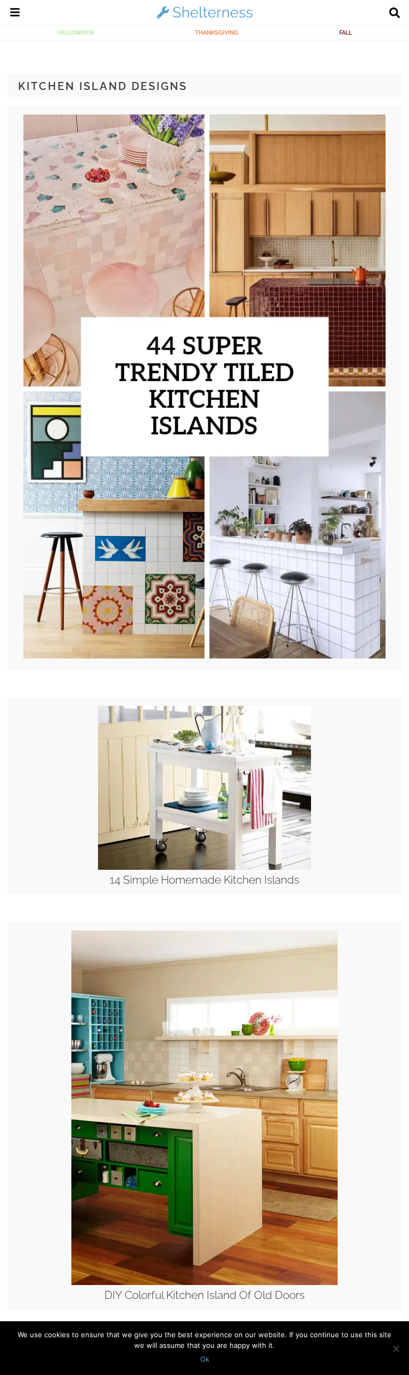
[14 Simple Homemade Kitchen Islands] (204, 867)
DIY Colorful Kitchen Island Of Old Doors (204, 1295)
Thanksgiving (216, 32)
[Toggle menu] (15, 14)
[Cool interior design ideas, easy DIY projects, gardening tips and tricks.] (204, 18)
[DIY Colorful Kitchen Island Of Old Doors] (204, 1282)
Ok (204, 1359)
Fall (345, 32)
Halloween (75, 32)
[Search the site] (394, 13)
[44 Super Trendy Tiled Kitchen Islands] (204, 656)
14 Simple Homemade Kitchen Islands (204, 879)
